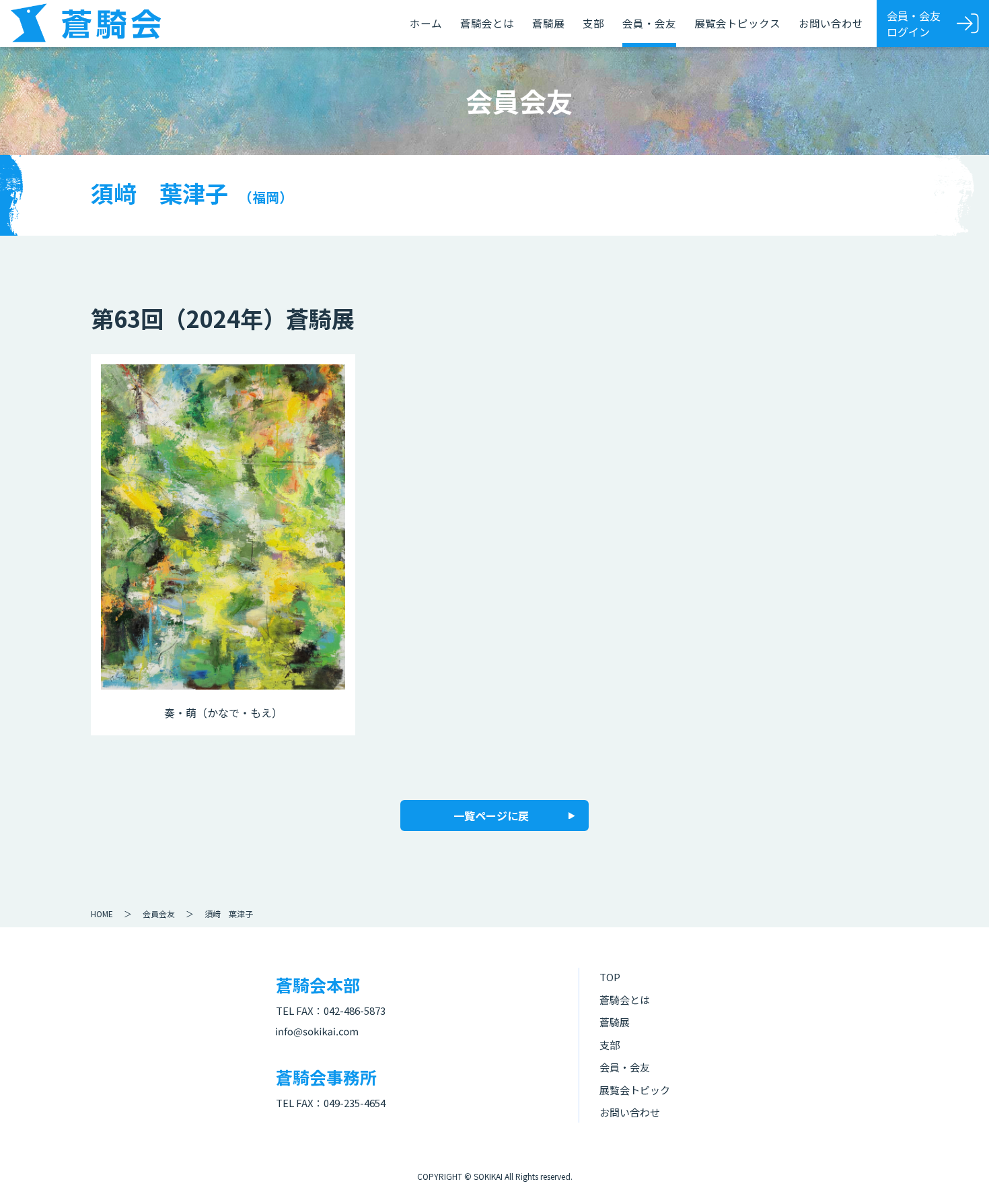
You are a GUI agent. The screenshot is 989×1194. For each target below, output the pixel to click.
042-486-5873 (355, 1010)
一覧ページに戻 (491, 815)
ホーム (426, 22)
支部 (593, 22)
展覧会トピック (634, 1090)
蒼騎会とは (487, 22)
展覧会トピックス (737, 22)
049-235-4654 (355, 1103)
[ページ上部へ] (959, 1164)
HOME (102, 913)
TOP (609, 977)
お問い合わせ (831, 22)
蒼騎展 (548, 22)
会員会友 (159, 913)
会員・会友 (649, 22)
